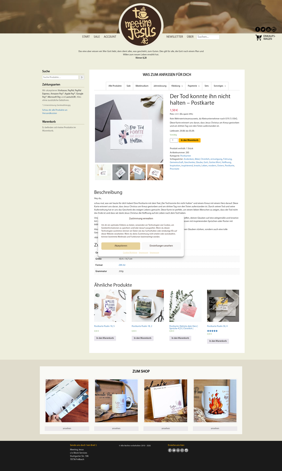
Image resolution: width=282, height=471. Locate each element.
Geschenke (189, 162)
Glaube (199, 162)
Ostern (220, 165)
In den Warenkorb (189, 140)
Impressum (143, 253)
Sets (207, 86)
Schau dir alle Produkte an (54, 110)
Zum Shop (141, 372)
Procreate (174, 169)
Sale (97, 37)
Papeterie (192, 86)
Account (110, 37)
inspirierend (187, 165)
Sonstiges (219, 86)
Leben (204, 165)
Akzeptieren (121, 246)
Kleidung (176, 86)
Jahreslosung (160, 86)
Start (86, 37)
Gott (206, 162)
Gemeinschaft (176, 162)
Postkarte (229, 165)
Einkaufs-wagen (269, 37)
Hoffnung (226, 162)
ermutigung (216, 159)
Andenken (189, 159)
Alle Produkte (115, 86)
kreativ (197, 165)
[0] (259, 40)
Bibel (197, 159)
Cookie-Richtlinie (130, 253)
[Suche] (81, 77)
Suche (46, 71)
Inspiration (175, 165)
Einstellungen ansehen (161, 246)
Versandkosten (49, 113)
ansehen (67, 428)
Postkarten (185, 156)
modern (212, 165)
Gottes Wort (215, 162)
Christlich (205, 159)
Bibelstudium (142, 86)
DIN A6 (122, 265)
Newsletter (174, 37)
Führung (227, 159)
